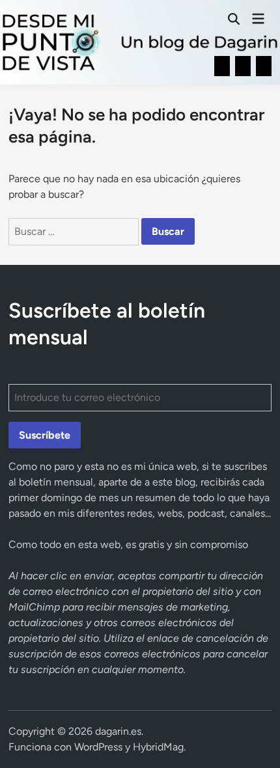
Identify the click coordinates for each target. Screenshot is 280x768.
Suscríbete (44, 435)
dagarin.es (118, 731)
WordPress (98, 747)
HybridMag (158, 747)
